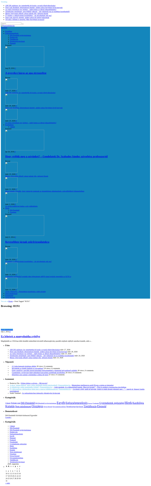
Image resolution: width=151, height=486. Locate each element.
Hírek (7, 208)
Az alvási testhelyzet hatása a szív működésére (21, 206)
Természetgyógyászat (17, 41)
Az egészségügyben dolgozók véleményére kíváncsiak (41, 393)
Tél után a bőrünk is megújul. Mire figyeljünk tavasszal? (24, 19)
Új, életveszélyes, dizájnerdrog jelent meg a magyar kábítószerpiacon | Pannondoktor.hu (40, 389)
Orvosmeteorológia (59, 407)
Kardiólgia (138, 402)
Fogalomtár (9, 296)
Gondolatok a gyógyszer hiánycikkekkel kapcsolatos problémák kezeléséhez (38, 373)
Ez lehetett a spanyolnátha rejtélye (20, 336)
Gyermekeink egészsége (111, 402)
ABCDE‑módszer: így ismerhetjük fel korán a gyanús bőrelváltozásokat (30, 6)
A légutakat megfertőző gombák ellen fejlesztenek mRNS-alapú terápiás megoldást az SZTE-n (38, 276)
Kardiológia (9, 125)
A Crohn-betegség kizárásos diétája (24, 366)
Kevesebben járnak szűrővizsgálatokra (27, 241)
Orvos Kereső (10, 298)
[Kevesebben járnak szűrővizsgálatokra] (24, 235)
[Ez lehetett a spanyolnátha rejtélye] (32, 330)
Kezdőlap (8, 31)
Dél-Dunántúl (14, 210)
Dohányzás (14, 37)
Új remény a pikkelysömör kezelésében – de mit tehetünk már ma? (28, 15)
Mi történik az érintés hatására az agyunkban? (28, 368)
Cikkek (12, 127)
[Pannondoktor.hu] (8, 26)
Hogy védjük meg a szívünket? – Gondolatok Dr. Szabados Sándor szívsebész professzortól (56, 156)
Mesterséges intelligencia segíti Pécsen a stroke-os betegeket (93, 385)
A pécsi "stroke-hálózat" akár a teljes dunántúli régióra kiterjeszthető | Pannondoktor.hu (40, 385)
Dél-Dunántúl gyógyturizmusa (20, 35)
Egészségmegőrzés (11, 33)
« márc (7, 483)
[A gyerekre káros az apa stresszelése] (24, 66)
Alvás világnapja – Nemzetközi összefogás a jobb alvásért (25, 292)
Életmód (13, 43)
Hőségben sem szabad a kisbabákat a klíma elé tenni (30, 375)
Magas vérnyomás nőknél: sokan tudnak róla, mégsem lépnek (26, 13)
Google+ (8, 417)
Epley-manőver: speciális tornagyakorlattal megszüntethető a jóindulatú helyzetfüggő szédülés (44, 370)
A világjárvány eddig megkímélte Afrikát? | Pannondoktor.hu (31, 387)
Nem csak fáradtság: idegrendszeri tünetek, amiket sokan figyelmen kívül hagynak (34, 8)
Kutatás (10, 406)
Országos (13, 212)
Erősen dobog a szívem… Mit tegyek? (34, 383)
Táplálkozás (14, 39)
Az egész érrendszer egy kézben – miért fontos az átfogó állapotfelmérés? (30, 10)
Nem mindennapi (11, 294)
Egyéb (61, 402)
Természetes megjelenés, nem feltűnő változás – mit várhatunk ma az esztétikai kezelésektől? (37, 12)
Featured (90, 403)
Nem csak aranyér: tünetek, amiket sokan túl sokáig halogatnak (27, 17)
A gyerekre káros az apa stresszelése (25, 72)
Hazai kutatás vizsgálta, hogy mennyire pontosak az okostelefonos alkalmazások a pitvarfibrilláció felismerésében (44, 191)
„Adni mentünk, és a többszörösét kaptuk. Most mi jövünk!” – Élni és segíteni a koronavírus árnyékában (90, 387)
